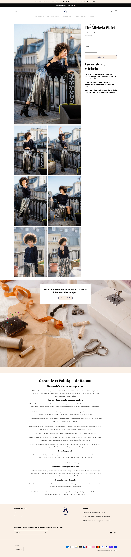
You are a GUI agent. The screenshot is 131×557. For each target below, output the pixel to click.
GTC (15, 512)
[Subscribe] (45, 532)
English (18, 549)
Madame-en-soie (104, 550)
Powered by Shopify (112, 550)
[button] (16, 11)
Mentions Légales (19, 515)
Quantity (87, 46)
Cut (86, 38)
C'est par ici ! (65, 298)
